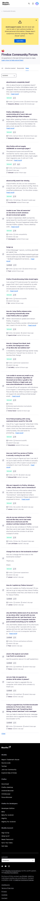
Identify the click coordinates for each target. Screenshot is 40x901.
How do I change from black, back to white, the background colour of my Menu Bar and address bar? (18, 345)
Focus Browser (6, 797)
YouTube (5, 866)
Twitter (4, 766)
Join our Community (8, 769)
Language (4, 857)
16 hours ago (19, 303)
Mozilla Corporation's (13, 871)
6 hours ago (25, 202)
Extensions (18, 726)
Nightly (4, 818)
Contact (4, 898)
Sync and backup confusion (23, 641)
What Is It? (5, 836)
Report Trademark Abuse (10, 759)
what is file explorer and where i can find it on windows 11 (17, 655)
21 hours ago (26, 411)
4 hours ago (22, 172)
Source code (5, 763)
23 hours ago (24, 445)
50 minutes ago (29, 104)
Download (5, 784)
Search (29, 3)
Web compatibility (21, 234)
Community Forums (9, 11)
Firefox (10, 101)
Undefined (18, 667)
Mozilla (6, 747)
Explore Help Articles (9, 773)
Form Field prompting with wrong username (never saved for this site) (19, 420)
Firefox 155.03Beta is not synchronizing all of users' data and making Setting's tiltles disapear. (19, 114)
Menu (32, 3)
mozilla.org (5, 885)
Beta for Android (7, 815)
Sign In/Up (5, 833)
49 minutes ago (29, 138)
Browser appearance (22, 363)
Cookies (4, 895)
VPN (16, 475)
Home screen (19, 101)
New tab (18, 541)
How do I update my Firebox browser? (19, 585)
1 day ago (25, 477)
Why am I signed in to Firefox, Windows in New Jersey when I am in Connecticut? (21, 486)
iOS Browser (5, 794)
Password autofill (21, 168)
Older (3, 734)
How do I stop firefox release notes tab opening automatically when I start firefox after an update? (18, 313)
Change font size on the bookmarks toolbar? (22, 551)
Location (18, 507)
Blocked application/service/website (20, 406)
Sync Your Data (6, 843)
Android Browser (7, 791)
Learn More (20, 41)
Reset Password (7, 839)
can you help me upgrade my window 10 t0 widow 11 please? (17, 678)
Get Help (4, 846)
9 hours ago (20, 271)
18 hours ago (26, 335)
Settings (18, 200)
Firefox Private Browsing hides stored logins (22, 279)
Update (17, 333)
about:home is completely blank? (18, 82)
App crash (18, 269)
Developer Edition (8, 808)
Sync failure (19, 136)
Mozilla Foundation (11, 873)
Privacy (4, 891)
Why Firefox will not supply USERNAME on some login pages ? (18, 147)
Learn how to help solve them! (12, 60)
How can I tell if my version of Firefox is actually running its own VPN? (19, 454)
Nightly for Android (8, 822)
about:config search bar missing (17, 181)
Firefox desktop (7, 787)
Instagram (9, 866)
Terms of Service (7, 888)
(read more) (15, 94)
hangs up (9, 247)
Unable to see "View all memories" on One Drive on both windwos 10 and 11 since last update (18, 213)
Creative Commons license (23, 880)
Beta (3, 812)
